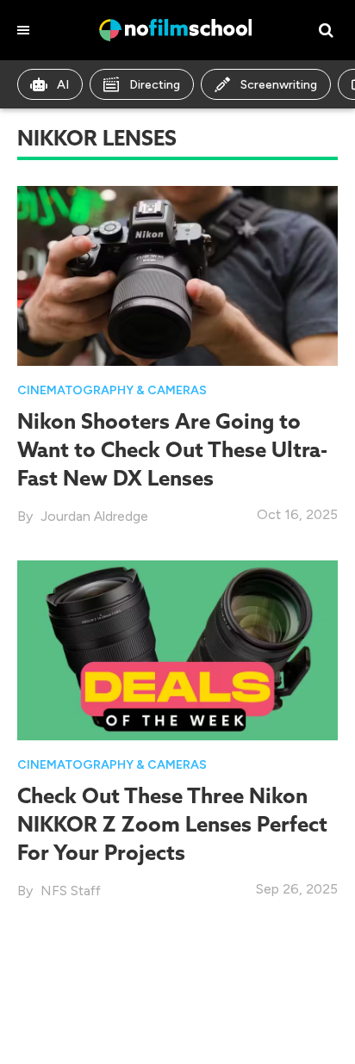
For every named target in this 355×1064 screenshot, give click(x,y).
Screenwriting (278, 84)
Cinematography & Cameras (112, 390)
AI (63, 84)
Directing (154, 84)
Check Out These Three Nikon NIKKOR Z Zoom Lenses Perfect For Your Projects (172, 824)
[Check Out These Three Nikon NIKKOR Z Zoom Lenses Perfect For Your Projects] (177, 649)
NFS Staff (70, 890)
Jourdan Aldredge (94, 516)
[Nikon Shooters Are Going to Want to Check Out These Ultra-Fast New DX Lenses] (177, 274)
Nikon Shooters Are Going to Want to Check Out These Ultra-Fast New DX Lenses (172, 449)
